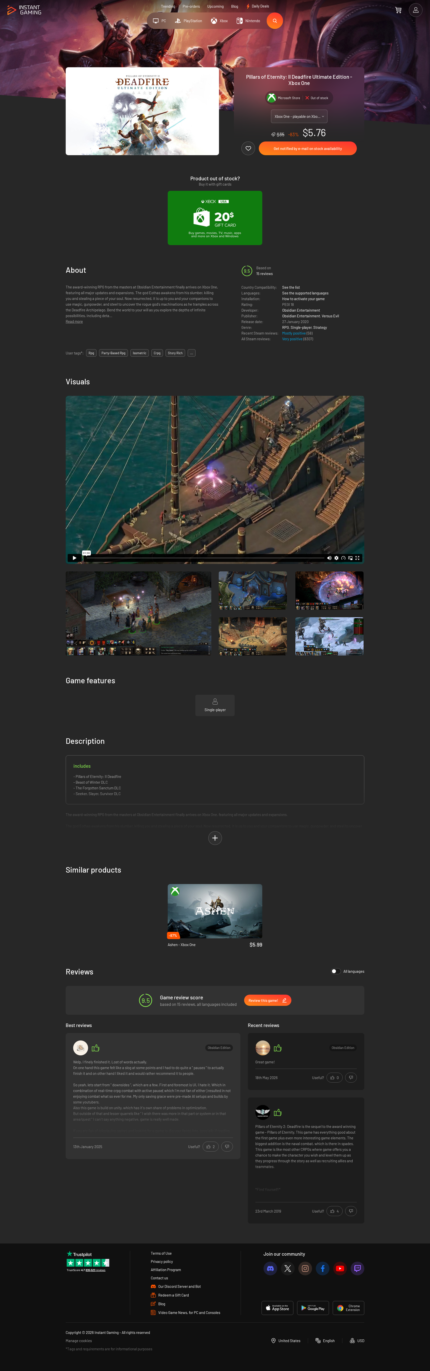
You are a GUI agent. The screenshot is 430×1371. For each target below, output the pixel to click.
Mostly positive (294, 333)
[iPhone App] (277, 1308)
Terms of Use (161, 1253)
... (191, 353)
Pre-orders (191, 6)
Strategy (320, 327)
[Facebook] (322, 1268)
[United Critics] (262, 1112)
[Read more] (153, 1096)
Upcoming (215, 6)
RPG (285, 327)
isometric (139, 353)
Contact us (159, 1278)
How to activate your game (303, 298)
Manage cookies (79, 1340)
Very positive (292, 339)
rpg (91, 353)
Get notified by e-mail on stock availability (308, 148)
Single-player (301, 327)
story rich (175, 353)
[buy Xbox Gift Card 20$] (215, 218)
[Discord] (270, 1268)
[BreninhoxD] (262, 1047)
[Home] (24, 10)
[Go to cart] (398, 10)
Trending (168, 6)
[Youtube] (340, 1268)
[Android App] (313, 1308)
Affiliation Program (166, 1269)
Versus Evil (330, 316)
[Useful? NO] (227, 1147)
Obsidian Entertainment (301, 310)
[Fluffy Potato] (80, 1047)
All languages (353, 971)
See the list (291, 287)
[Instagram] (305, 1268)
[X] (288, 1268)
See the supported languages (305, 293)
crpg (157, 353)
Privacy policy (162, 1261)
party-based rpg (113, 353)
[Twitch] (357, 1268)
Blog (234, 6)
